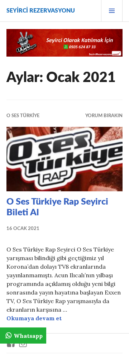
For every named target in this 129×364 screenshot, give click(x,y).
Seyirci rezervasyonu (40, 11)
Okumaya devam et (34, 318)
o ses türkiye (22, 116)
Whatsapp (28, 335)
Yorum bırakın (104, 116)
